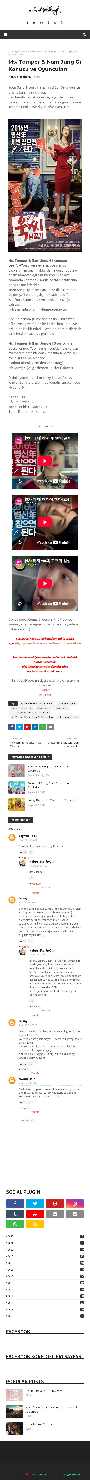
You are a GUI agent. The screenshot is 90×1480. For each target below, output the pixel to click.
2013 (46, 1296)
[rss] (35, 1224)
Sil (30, 852)
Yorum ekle (28, 1120)
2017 (46, 1269)
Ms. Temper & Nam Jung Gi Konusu (30, 712)
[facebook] (27, 22)
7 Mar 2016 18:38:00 (28, 1082)
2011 (46, 1309)
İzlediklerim (61, 707)
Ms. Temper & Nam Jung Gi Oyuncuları (32, 717)
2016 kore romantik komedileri (37, 703)
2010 (45, 1316)
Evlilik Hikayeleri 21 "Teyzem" (44, 1390)
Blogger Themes (72, 1474)
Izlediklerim (43, 707)
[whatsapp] (15, 1224)
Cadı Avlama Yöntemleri (42, 1424)
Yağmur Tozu (28, 836)
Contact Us (58, 1468)
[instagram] (41, 22)
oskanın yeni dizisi (31, 51)
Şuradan (37, 671)
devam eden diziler (22, 707)
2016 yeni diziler (67, 703)
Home (31, 1468)
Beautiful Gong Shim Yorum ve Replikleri (48, 785)
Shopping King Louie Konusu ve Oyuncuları (49, 768)
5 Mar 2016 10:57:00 (28, 840)
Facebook (45, 685)
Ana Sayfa (13, 51)
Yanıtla (23, 852)
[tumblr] (48, 22)
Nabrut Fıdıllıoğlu (20, 77)
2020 (46, 1249)
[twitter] (34, 22)
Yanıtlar (26, 858)
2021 (45, 1243)
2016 (46, 1276)
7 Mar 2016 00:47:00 (38, 865)
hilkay (23, 898)
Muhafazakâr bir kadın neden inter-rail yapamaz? (51, 1409)
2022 (45, 1236)
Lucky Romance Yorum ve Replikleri (52, 800)
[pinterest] (55, 22)
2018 (46, 1263)
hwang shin (27, 1079)
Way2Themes (39, 1474)
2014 (46, 1289)
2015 (46, 1283)
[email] (55, 1214)
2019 (45, 1256)
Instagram (45, 695)
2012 (45, 1303)
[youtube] (62, 22)
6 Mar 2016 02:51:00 (28, 902)
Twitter (45, 690)
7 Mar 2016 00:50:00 (38, 954)
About (44, 1468)
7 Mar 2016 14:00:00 (28, 1025)
